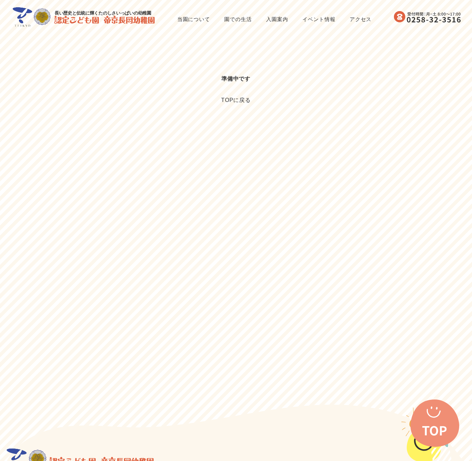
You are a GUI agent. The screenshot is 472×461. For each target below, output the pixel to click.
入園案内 (277, 19)
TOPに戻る (236, 100)
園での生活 (238, 19)
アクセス (361, 19)
